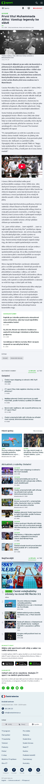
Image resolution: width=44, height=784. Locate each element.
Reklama (26, 735)
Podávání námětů (29, 755)
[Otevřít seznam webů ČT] (41, 3)
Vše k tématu (37, 431)
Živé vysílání (6, 735)
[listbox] (22, 724)
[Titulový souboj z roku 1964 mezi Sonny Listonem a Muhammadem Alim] (22, 42)
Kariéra (25, 751)
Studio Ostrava (28, 743)
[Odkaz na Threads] (21, 688)
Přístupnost (25, 780)
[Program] (29, 8)
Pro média (26, 731)
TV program (6, 731)
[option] (8, 724)
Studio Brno (27, 739)
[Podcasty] (23, 8)
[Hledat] (36, 3)
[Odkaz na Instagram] (3, 688)
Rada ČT (26, 747)
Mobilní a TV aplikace (9, 759)
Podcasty (5, 747)
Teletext (5, 743)
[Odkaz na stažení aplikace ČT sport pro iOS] (8, 663)
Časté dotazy (27, 759)
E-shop (4, 755)
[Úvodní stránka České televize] (10, 696)
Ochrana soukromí (14, 780)
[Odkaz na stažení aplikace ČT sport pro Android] (21, 663)
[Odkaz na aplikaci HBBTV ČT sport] (35, 663)
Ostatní (5, 13)
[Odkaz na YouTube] (17, 688)
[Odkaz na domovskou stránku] (10, 3)
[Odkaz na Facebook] (8, 688)
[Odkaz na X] (12, 688)
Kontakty (26, 763)
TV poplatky (6, 739)
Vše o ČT (4, 763)
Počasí (4, 751)
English (4, 780)
